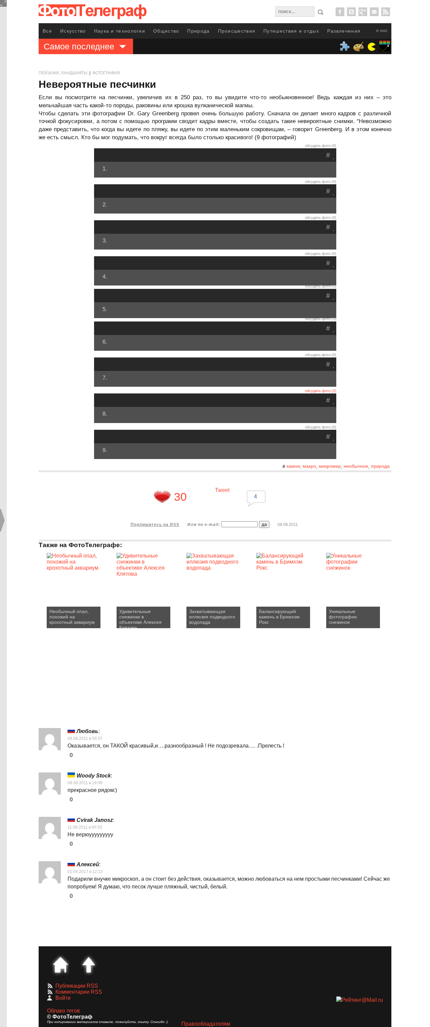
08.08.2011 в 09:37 (85, 738)
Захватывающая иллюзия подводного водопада (212, 617)
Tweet (222, 490)
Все (47, 31)
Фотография (106, 73)
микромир (330, 466)
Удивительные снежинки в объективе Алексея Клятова (140, 618)
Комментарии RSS (78, 992)
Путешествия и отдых (291, 31)
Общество (166, 31)
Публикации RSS (76, 986)
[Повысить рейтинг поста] (162, 496)
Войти (63, 998)
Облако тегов (63, 1011)
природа (380, 466)
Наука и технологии (119, 31)
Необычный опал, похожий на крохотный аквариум (72, 617)
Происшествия (237, 31)
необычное (356, 466)
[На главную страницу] (60, 964)
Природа (198, 31)
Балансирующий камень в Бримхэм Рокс (279, 617)
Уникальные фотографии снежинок (343, 617)
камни (293, 466)
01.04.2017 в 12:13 (85, 871)
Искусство (73, 31)
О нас (382, 31)
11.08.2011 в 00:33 (85, 827)
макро (309, 466)
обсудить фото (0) (320, 146)
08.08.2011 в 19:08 (85, 783)
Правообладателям (205, 1024)
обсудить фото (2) (320, 391)
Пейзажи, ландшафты (63, 73)
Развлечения (343, 31)
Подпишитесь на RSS (155, 524)
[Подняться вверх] (88, 964)
